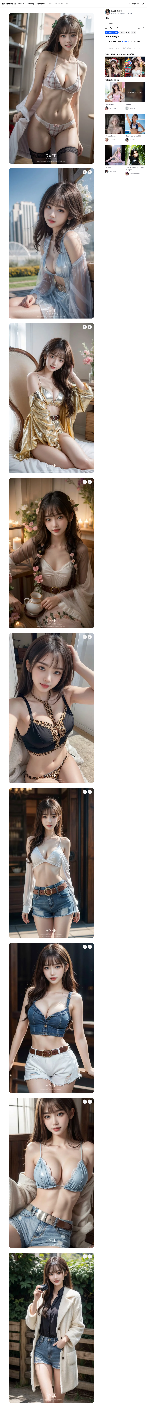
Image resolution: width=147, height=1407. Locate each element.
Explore (21, 4)
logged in (126, 41)
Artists (49, 4)
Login (128, 4)
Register (135, 4)
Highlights (41, 4)
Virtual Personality (111, 32)
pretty (122, 32)
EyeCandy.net (9, 3)
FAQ (67, 4)
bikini (133, 32)
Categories (59, 4)
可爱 (107, 17)
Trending (30, 4)
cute (127, 32)
